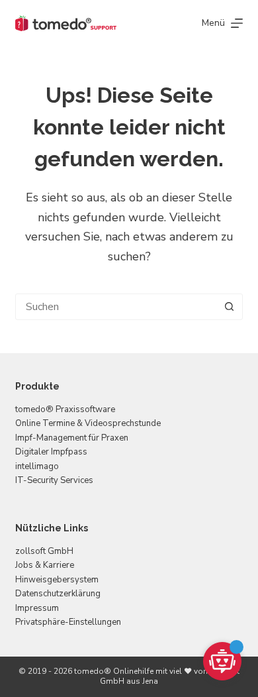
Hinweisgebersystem (57, 580)
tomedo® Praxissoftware (65, 409)
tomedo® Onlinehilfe (113, 671)
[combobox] (116, 307)
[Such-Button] (229, 306)
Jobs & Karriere (44, 565)
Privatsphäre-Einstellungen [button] (68, 622)
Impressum (37, 608)
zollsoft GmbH (44, 551)
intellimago (37, 466)
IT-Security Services (54, 480)
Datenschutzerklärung (58, 594)
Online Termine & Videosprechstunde (88, 423)
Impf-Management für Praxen (71, 438)
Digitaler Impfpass (51, 452)
